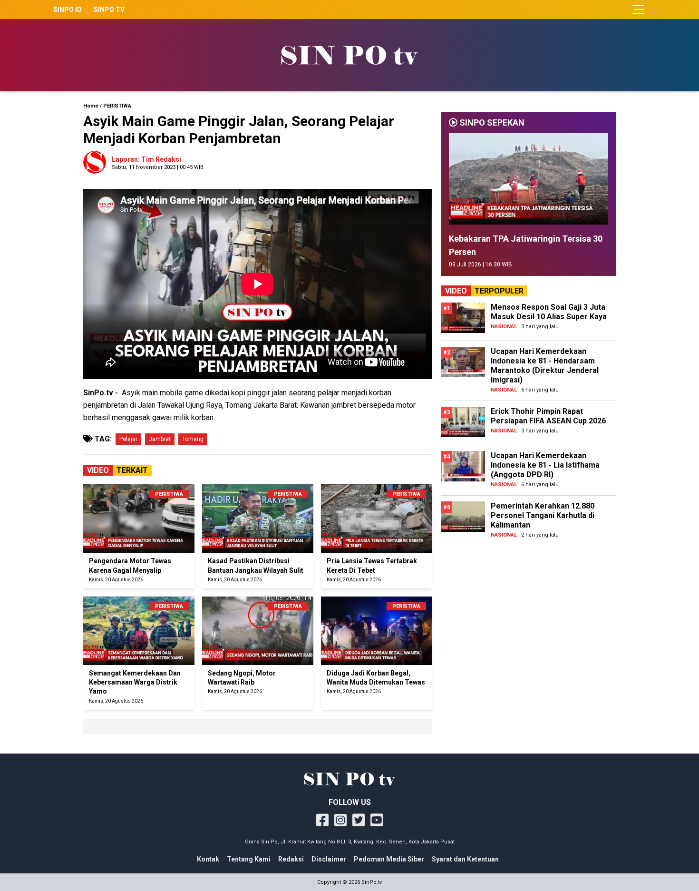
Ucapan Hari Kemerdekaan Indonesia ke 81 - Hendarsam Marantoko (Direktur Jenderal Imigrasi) (545, 365)
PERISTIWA (117, 106)
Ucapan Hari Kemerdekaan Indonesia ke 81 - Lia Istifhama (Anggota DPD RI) (545, 465)
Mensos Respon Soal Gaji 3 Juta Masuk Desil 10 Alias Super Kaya (549, 312)
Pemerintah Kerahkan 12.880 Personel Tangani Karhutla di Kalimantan (542, 515)
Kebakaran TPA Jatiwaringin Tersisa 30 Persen (525, 245)
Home (90, 106)
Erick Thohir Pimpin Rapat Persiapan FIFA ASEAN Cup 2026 (548, 416)
